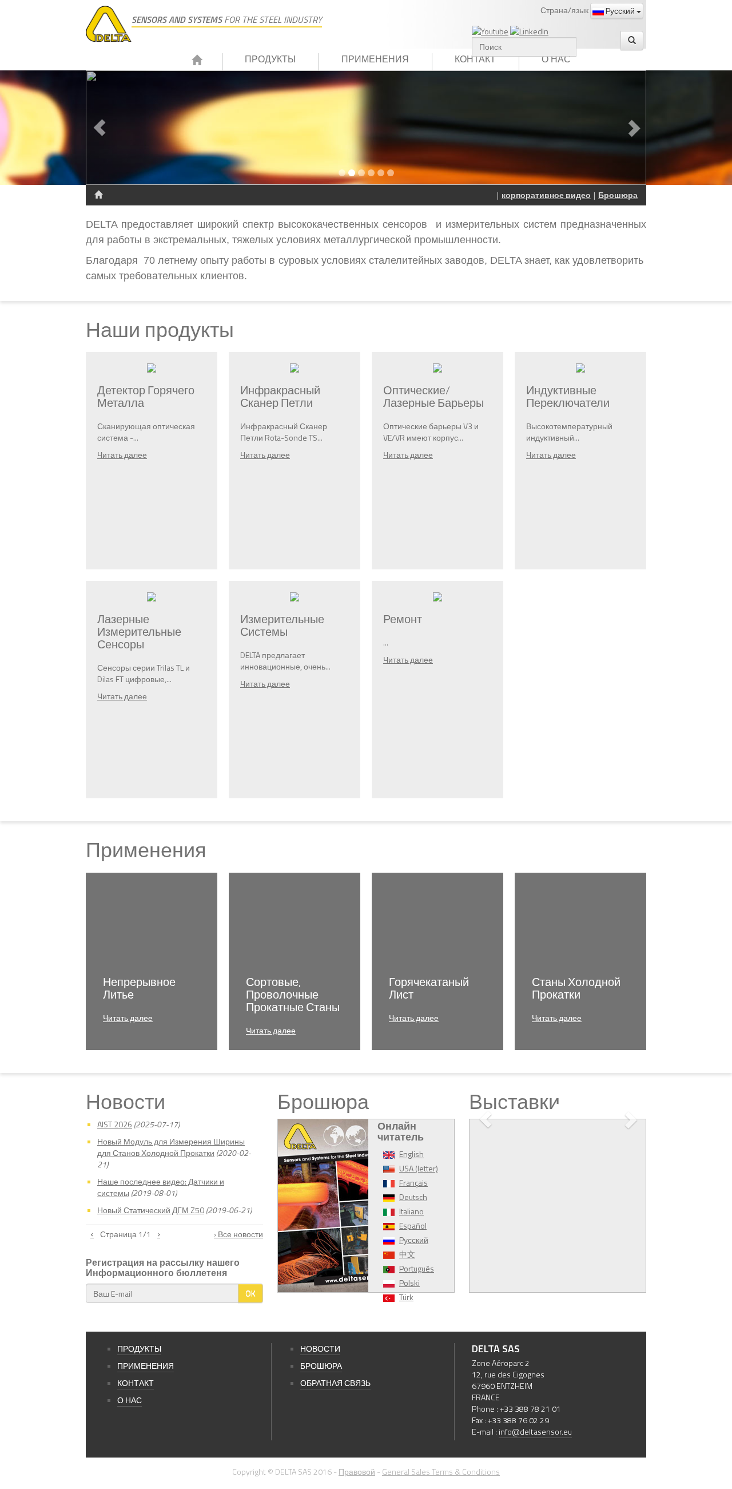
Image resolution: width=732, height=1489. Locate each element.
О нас (556, 59)
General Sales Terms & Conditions (441, 1472)
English (411, 1154)
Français (413, 1183)
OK (250, 1293)
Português (416, 1268)
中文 (407, 1254)
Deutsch (413, 1197)
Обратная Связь (335, 1383)
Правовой (357, 1472)
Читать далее (122, 455)
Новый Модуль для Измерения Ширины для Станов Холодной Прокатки (171, 1147)
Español (413, 1225)
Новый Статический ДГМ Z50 (150, 1210)
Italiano (411, 1211)
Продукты (270, 59)
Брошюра (618, 195)
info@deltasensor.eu (535, 1431)
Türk (406, 1297)
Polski (409, 1283)
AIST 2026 (114, 1124)
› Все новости (238, 1234)
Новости (320, 1349)
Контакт (475, 59)
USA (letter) (418, 1168)
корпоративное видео (546, 195)
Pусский (620, 11)
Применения (375, 59)
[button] (128, 127)
